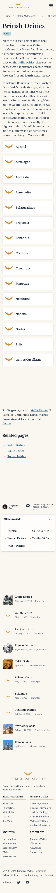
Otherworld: (12, 519)
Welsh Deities (16, 445)
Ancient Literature (40, 825)
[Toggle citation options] (27, 505)
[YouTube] (27, 882)
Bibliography (9, 847)
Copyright (40, 871)
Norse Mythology (39, 803)
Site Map (7, 821)
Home (7, 16)
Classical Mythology (40, 808)
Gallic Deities (26, 62)
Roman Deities (16, 456)
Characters (8, 808)
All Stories (7, 803)
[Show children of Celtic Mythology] (38, 16)
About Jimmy (9, 843)
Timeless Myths (38, 839)
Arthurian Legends (40, 816)
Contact (48, 875)
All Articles (8, 812)
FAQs (5, 852)
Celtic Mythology (26, 16)
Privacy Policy (10, 875)
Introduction (9, 839)
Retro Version (9, 856)
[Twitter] (19, 882)
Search (6, 816)
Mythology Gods (39, 821)
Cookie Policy (31, 875)
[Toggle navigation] (51, 5)
